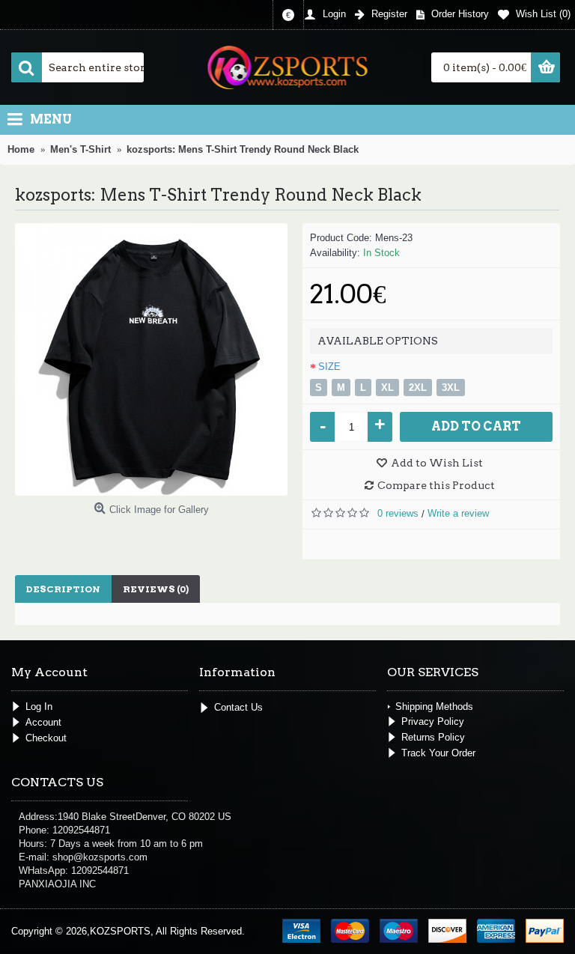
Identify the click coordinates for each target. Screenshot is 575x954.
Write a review (458, 513)
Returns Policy (433, 737)
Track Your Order (438, 753)
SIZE (329, 366)
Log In (38, 706)
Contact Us (238, 706)
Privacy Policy (432, 721)
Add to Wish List (437, 463)
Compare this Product (436, 485)
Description (63, 589)
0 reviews (398, 513)
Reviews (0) (156, 589)
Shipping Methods (434, 706)
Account (43, 722)
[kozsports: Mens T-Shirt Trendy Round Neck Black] (151, 359)
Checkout (46, 738)
